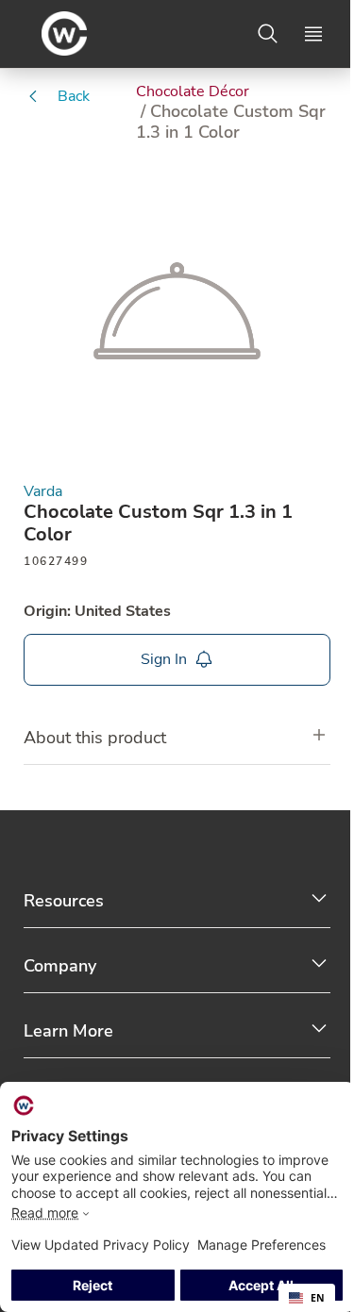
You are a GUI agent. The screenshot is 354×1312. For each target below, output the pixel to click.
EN (318, 1298)
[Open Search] (268, 34)
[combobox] (306, 1298)
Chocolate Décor (192, 91)
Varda (43, 492)
